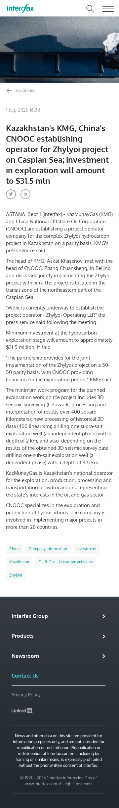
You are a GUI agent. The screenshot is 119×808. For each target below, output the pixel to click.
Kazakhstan (19, 561)
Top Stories (24, 90)
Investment (86, 548)
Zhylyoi (15, 575)
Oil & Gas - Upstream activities (65, 561)
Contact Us (25, 675)
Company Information (48, 548)
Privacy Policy (26, 694)
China (14, 548)
